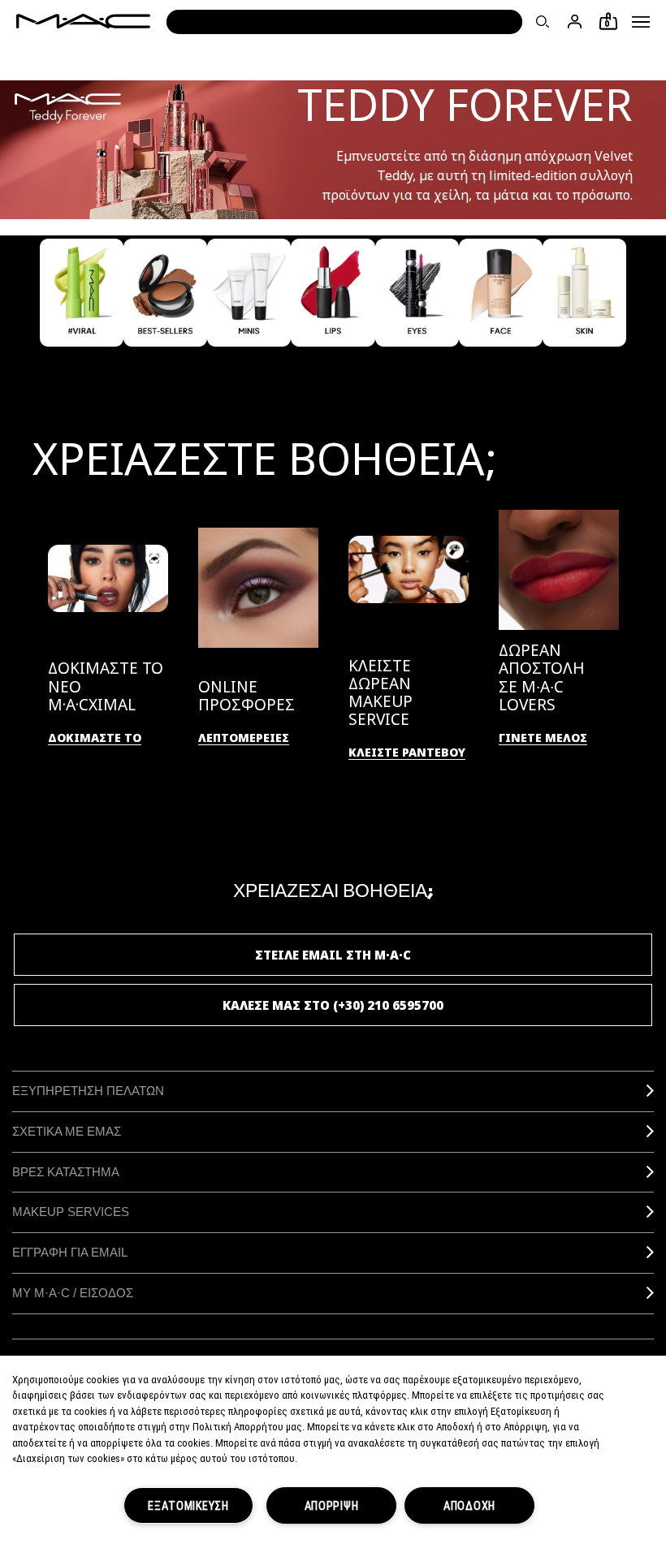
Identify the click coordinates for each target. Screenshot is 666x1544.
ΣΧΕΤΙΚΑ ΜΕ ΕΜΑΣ (66, 1131)
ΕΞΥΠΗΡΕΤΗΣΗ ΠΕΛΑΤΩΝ (88, 1091)
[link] (94, 738)
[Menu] (641, 22)
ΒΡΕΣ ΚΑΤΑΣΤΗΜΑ (65, 1172)
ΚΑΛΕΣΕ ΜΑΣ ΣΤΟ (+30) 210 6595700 (333, 1005)
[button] (641, 22)
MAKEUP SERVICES (70, 1211)
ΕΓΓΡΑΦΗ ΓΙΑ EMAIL (70, 1252)
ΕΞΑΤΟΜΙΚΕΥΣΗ (188, 1505)
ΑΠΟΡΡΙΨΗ (332, 1505)
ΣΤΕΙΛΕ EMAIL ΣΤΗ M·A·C (333, 955)
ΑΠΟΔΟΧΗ (469, 1505)
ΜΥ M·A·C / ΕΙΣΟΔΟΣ (72, 1293)
